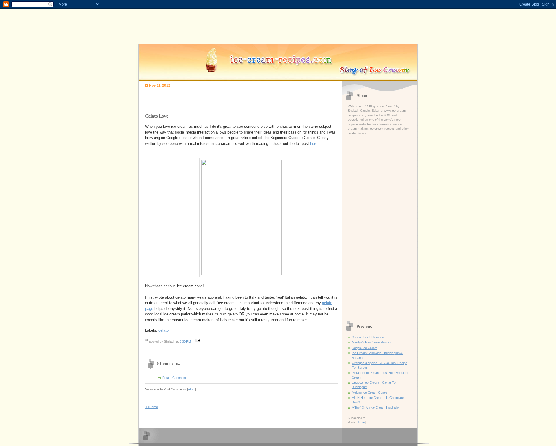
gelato (163, 330)
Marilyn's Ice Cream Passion (372, 342)
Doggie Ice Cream (364, 348)
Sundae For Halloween (368, 337)
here (313, 143)
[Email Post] (197, 341)
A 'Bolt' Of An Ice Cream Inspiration (376, 407)
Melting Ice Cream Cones (369, 392)
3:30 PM (186, 341)
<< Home (151, 407)
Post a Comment (174, 377)
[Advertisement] (213, 98)
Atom (191, 389)
